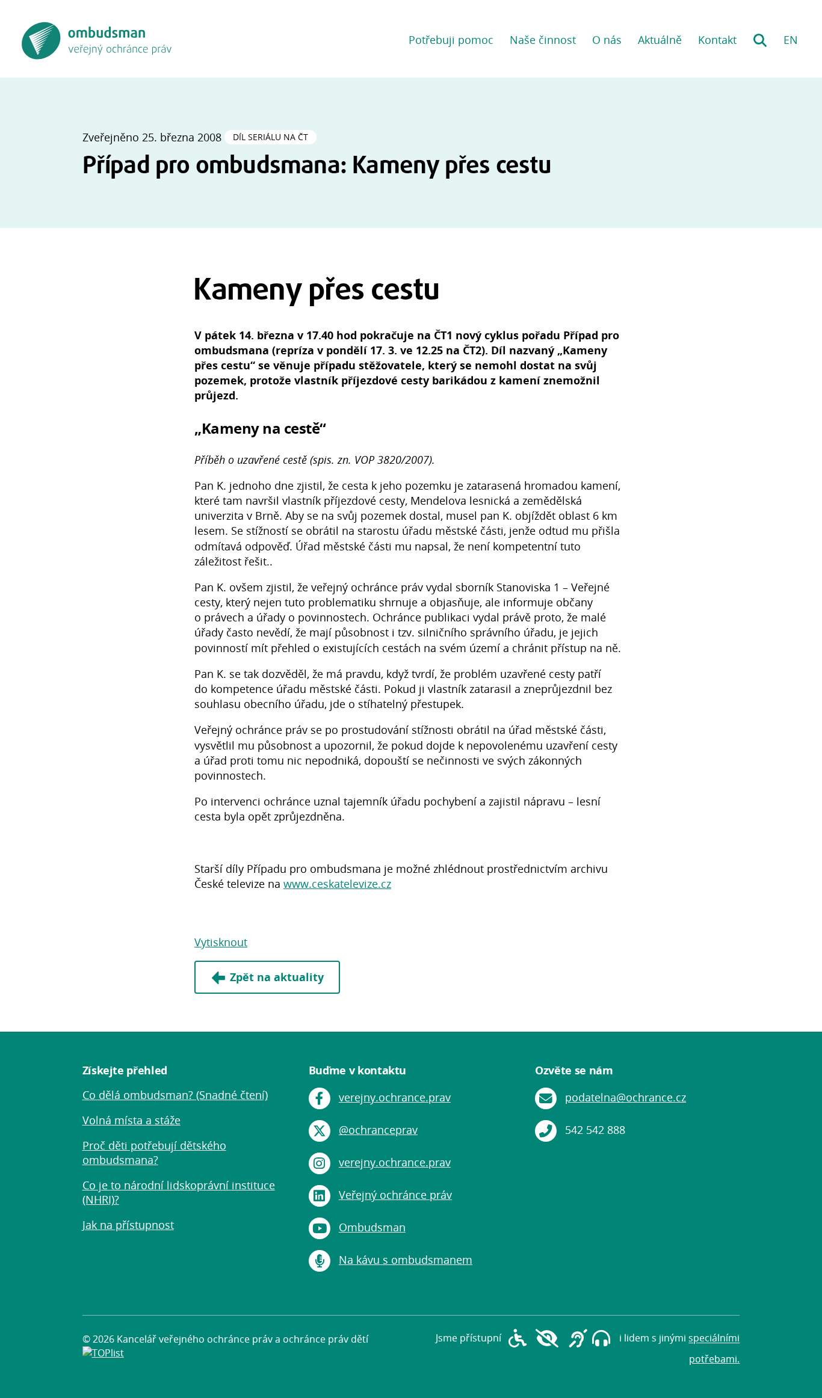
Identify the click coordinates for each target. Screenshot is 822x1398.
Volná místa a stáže (131, 1120)
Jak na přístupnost (128, 1225)
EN (790, 39)
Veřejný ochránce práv (395, 1194)
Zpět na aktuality (277, 977)
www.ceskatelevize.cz (337, 883)
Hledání (760, 36)
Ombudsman (372, 1227)
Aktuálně (660, 39)
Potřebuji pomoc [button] (451, 39)
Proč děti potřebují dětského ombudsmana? (154, 1152)
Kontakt (717, 39)
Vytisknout (220, 942)
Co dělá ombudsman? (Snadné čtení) (175, 1095)
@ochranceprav (378, 1129)
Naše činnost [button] (543, 39)
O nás (607, 39)
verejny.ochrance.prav (395, 1097)
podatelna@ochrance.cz (625, 1097)
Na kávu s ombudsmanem (405, 1259)
